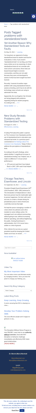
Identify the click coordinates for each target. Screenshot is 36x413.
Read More (15, 410)
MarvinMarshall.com (18, 358)
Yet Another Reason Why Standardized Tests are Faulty (17, 46)
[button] (33, 16)
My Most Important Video (14, 271)
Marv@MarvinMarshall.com (18, 360)
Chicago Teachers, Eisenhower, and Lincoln (17, 180)
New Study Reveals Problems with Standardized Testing (15, 118)
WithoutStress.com (18, 4)
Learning (19, 52)
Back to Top (29, 172)
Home (6, 24)
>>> (18, 103)
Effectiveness (8, 127)
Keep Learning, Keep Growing (16, 300)
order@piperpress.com (18, 370)
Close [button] (22, 410)
